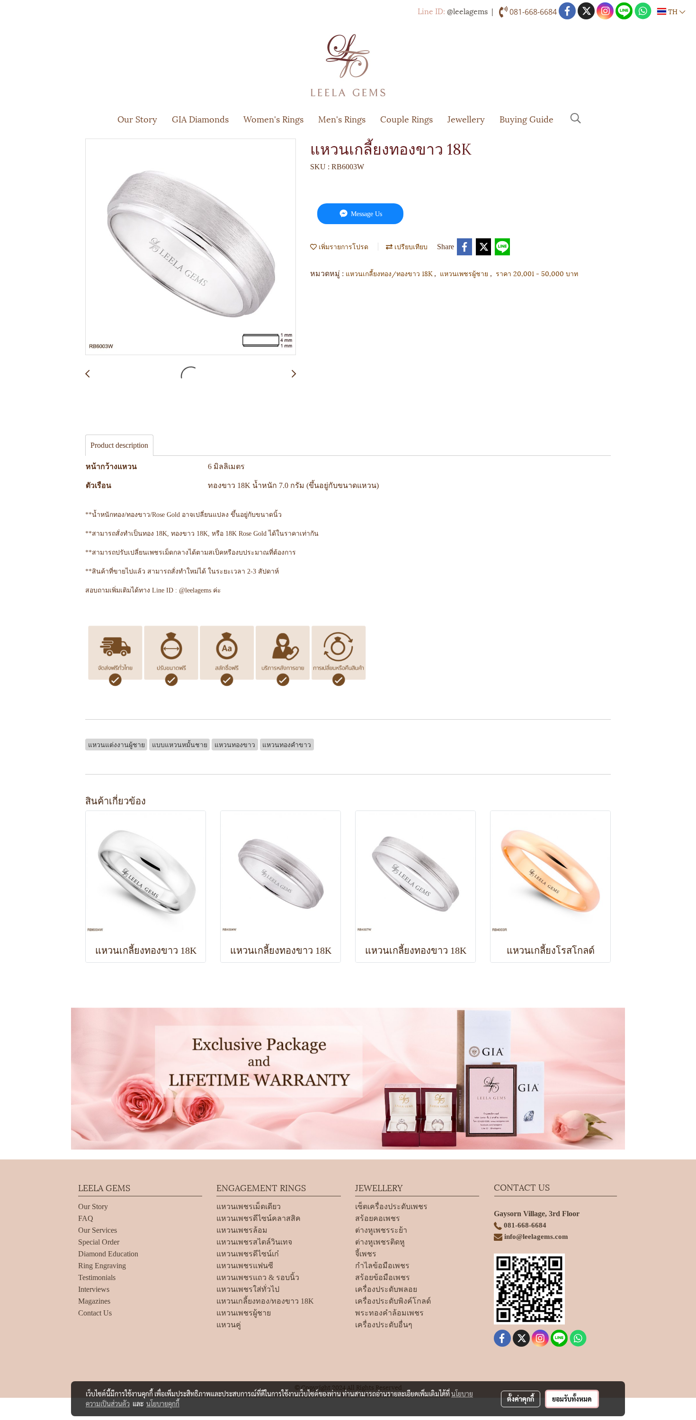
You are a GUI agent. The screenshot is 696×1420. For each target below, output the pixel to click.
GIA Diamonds (200, 118)
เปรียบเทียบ (410, 246)
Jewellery (466, 118)
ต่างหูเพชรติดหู (380, 1242)
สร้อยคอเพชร (377, 1218)
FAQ (85, 1218)
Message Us (365, 214)
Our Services (97, 1230)
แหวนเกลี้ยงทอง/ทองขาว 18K (390, 273)
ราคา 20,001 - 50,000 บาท (537, 273)
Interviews (93, 1289)
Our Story (137, 118)
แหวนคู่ (228, 1325)
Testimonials (97, 1277)
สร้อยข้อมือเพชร (382, 1277)
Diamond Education (108, 1254)
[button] (575, 118)
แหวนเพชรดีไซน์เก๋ (247, 1254)
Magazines (94, 1301)
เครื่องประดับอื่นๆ (383, 1325)
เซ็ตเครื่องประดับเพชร (391, 1206)
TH (672, 11)
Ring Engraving (102, 1266)
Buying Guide (526, 118)
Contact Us (95, 1313)
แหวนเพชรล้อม (242, 1230)
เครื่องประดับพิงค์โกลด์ (393, 1301)
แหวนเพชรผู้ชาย (465, 273)
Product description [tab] (119, 445)
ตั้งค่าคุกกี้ (520, 1398)
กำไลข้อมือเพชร (382, 1266)
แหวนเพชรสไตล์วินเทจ (254, 1242)
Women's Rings (273, 118)
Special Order (98, 1242)
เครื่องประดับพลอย (386, 1289)
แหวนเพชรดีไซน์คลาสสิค (258, 1218)
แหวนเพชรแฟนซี (244, 1266)
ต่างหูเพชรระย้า (381, 1230)
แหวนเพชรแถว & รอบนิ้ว (257, 1277)
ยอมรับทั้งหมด (572, 1398)
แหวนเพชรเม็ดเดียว (248, 1206)
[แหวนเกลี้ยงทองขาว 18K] (190, 247)
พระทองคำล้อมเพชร (389, 1313)
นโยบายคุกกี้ (162, 1403)
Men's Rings (342, 118)
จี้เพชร (365, 1254)
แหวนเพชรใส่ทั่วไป (247, 1289)
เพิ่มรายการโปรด (342, 246)
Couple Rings (406, 118)
